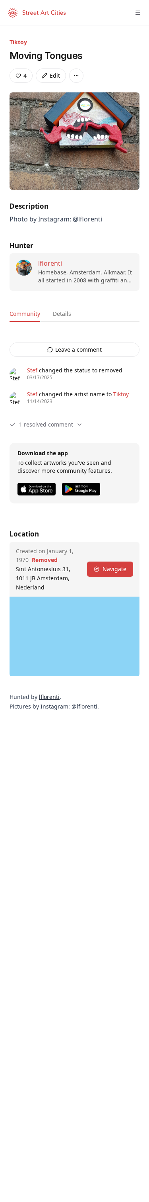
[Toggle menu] (137, 12)
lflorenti (50, 263)
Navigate (114, 569)
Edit (55, 75)
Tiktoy (18, 42)
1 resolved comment (46, 424)
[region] (74, 636)
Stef (32, 370)
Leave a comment (78, 349)
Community (25, 313)
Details (62, 313)
